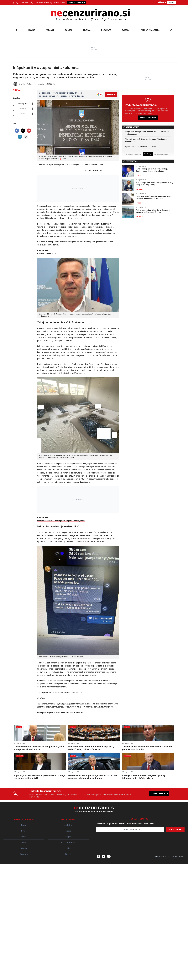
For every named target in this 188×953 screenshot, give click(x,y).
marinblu (23, 109)
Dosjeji (68, 30)
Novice (31, 30)
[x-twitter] (103, 856)
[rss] (109, 856)
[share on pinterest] (29, 130)
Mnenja (87, 30)
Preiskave (106, 30)
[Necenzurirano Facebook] (13, 3)
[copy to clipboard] (26, 137)
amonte (22, 114)
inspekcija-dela (23, 104)
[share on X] (23, 130)
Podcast (50, 30)
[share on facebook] (17, 130)
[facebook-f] (98, 856)
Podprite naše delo (150, 30)
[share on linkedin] (20, 137)
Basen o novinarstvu (46, 253)
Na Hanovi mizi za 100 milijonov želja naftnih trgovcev (61, 520)
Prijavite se (175, 829)
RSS (26, 3)
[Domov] (16, 30)
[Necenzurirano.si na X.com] (17, 3)
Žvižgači (126, 30)
